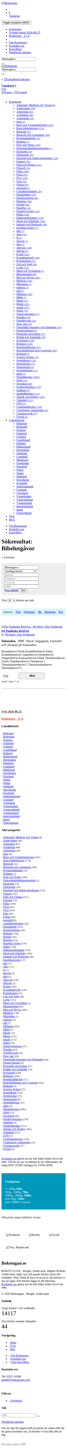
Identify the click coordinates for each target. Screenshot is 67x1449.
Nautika (23, 317)
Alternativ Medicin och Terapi (35, 105)
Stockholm (22, 479)
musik (23, 307)
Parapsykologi (26, 330)
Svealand (21, 483)
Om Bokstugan (18, 42)
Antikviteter (25, 108)
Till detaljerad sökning (17, 79)
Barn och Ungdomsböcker (35, 125)
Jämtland (21, 453)
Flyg (22, 178)
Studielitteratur (28, 393)
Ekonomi (24, 151)
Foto (21, 181)
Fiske (22, 171)
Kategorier (15, 29)
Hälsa (22, 214)
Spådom (23, 390)
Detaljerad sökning (20, 52)
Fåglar (22, 184)
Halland (21, 443)
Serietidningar (27, 370)
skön (20, 373)
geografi (23, 188)
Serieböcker (25, 363)
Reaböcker (19, 35)
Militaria (24, 294)
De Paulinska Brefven (15, 630)
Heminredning (27, 198)
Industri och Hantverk (31, 224)
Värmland (22, 493)
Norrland (21, 466)
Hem (12, 1342)
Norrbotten (22, 463)
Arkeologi (24, 111)
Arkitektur (24, 115)
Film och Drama (29, 164)
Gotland (21, 436)
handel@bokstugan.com (15, 1379)
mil (20, 290)
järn (20, 244)
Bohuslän (22, 426)
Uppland (21, 489)
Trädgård (24, 400)
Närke (20, 469)
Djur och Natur (28, 144)
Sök (22, 590)
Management (26, 274)
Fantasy (23, 161)
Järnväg (24, 247)
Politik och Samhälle (30, 337)
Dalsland (21, 433)
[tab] (33, 711)
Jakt (21, 234)
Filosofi (23, 168)
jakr (20, 231)
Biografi (23, 131)
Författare (29, 611)
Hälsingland (23, 446)
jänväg (22, 241)
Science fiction (27, 357)
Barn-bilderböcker (30, 128)
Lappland (22, 456)
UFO (21, 403)
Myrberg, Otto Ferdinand (20, 634)
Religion (24, 343)
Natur (22, 310)
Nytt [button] (11, 711)
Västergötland (24, 499)
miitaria (22, 287)
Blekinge (21, 423)
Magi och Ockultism (30, 270)
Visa (5, 675)
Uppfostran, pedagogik (32, 410)
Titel (18, 611)
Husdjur (23, 207)
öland (19, 509)
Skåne (20, 473)
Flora (21, 174)
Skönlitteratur (28, 377)
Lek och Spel (26, 264)
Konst (23, 254)
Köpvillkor (15, 49)
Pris (60, 611)
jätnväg (22, 251)
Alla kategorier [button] (10, 830)
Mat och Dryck (28, 277)
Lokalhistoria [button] (9, 726)
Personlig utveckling (30, 333)
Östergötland (23, 513)
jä (19, 237)
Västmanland (24, 503)
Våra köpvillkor (20, 1362)
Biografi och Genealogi (33, 135)
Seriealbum (26, 360)
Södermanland (24, 486)
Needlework (26, 320)
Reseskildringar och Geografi (36, 350)
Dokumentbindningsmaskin (34, 148)
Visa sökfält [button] (11, 590)
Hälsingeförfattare (30, 217)
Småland (21, 476)
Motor (23, 304)
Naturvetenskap (28, 314)
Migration (23, 284)
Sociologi (24, 383)
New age (24, 324)
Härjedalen (22, 450)
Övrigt (22, 416)
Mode (22, 300)
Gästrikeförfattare (29, 191)
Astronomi (25, 118)
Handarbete (26, 194)
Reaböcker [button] (12, 718)
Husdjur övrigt (28, 211)
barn (20, 121)
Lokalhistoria (16, 420)
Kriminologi (26, 261)
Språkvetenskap (28, 387)
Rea (12, 1349)
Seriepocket (25, 367)
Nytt (11, 516)
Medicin (24, 280)
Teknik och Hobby (30, 396)
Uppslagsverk (26, 413)
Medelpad (22, 460)
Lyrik (22, 267)
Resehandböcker (28, 347)
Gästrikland (23, 440)
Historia (24, 201)
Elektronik (25, 154)
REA (12, 519)
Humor (23, 204)
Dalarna (22, 141)
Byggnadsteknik (28, 138)
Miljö (21, 297)
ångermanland (24, 506)
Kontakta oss (16, 45)
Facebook (15, 1400)
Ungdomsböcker (29, 406)
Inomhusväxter (27, 227)
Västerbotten (23, 496)
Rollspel (23, 353)
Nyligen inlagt (24, 32)
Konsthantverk (28, 257)
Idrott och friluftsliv (30, 221)
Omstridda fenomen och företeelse (38, 327)
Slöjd (21, 380)
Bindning (49, 611)
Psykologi (25, 340)
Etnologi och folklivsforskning (37, 158)
